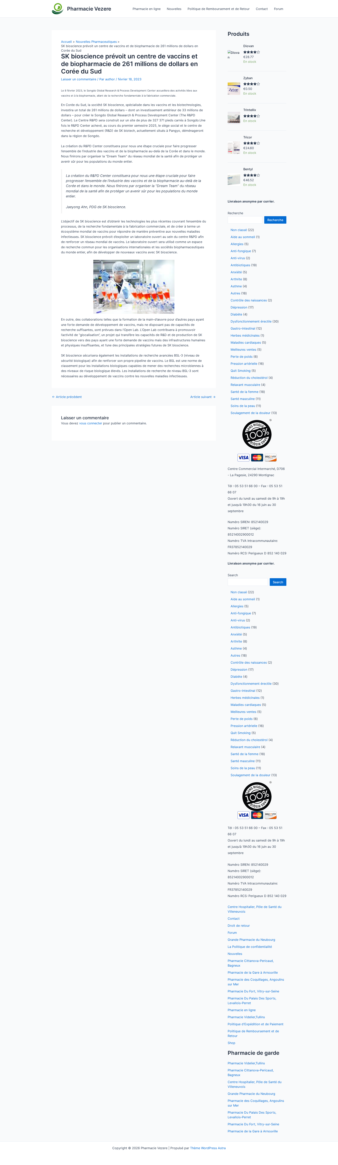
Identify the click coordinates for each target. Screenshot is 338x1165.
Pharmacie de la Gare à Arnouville (253, 972)
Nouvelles (174, 9)
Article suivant (203, 396)
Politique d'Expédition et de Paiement (255, 1024)
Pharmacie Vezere (89, 9)
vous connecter (90, 423)
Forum (278, 9)
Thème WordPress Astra (208, 1148)
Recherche (235, 213)
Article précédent (67, 396)
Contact (262, 9)
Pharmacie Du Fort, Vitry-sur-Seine (253, 991)
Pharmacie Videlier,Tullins (246, 1017)
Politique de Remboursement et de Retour (219, 9)
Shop (231, 1043)
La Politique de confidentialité (250, 947)
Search (233, 575)
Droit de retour (239, 926)
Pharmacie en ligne (147, 9)
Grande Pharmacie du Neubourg (251, 940)
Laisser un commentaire (78, 79)
